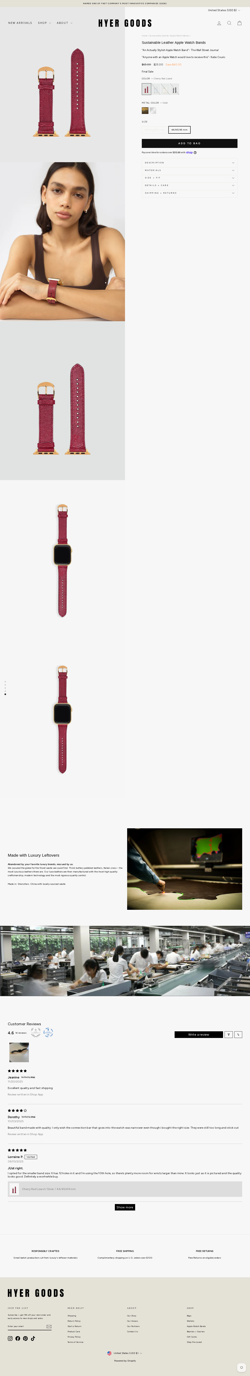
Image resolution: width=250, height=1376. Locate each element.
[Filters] (229, 1034)
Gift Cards (192, 1337)
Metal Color (155, 103)
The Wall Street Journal (205, 50)
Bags (189, 1315)
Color (157, 78)
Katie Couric (218, 57)
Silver (153, 110)
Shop (43, 22)
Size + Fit (153, 177)
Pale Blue (156, 89)
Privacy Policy (74, 1337)
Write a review (198, 1034)
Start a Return (74, 1326)
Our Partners (133, 1326)
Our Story (131, 1315)
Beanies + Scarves (196, 1331)
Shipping (72, 1315)
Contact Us (132, 1331)
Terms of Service (76, 1342)
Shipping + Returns (161, 193)
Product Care (74, 1331)
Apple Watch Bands (196, 1326)
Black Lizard (174, 89)
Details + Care (157, 185)
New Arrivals (20, 22)
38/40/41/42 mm (155, 129)
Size (145, 122)
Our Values (132, 1321)
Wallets (190, 1321)
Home (144, 35)
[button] (14, 1189)
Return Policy (74, 1321)
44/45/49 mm (179, 129)
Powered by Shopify (125, 1360)
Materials (153, 170)
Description (154, 162)
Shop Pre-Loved (194, 1342)
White (165, 89)
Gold (145, 110)
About (63, 22)
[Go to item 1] (19, 1052)
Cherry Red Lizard (146, 89)
